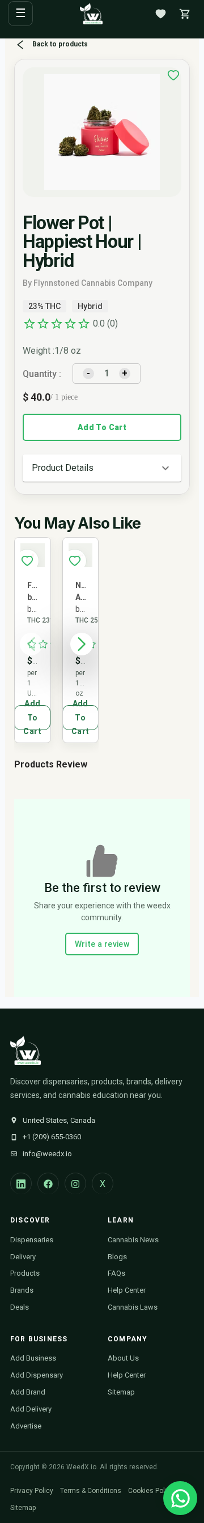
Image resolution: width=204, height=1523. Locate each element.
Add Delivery (31, 1409)
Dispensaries (31, 1239)
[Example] (173, 75)
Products (25, 1273)
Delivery (23, 1256)
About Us (123, 1358)
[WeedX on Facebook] (48, 1183)
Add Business (33, 1358)
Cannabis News (133, 1239)
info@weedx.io (47, 1153)
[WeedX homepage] (91, 13)
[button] (102, 468)
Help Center (127, 1290)
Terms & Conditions (90, 1491)
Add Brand (27, 1392)
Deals (19, 1307)
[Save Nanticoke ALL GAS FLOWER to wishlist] (75, 561)
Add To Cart (102, 427)
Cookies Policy (151, 1491)
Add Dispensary (36, 1375)
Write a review (102, 944)
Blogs (117, 1256)
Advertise (25, 1426)
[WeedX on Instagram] (75, 1183)
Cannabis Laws (133, 1307)
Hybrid (90, 306)
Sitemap (121, 1392)
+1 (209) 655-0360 (52, 1136)
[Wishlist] (160, 13)
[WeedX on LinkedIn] (21, 1183)
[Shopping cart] (184, 13)
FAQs (116, 1273)
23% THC (44, 306)
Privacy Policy (31, 1491)
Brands (21, 1290)
